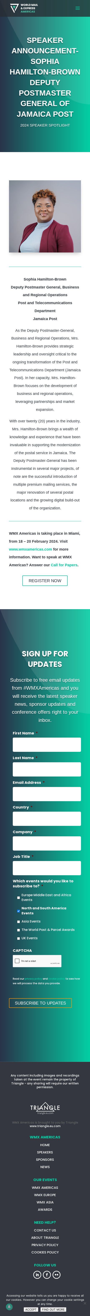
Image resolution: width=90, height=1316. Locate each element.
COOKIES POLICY (45, 1252)
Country (23, 807)
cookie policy (56, 978)
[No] (85, 1303)
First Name (25, 733)
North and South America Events (44, 911)
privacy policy (33, 978)
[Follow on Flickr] (56, 1275)
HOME (45, 1145)
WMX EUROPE (45, 1195)
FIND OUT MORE (53, 1309)
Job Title (23, 856)
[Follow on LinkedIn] (37, 1275)
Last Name (25, 757)
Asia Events (31, 921)
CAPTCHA (22, 950)
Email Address (29, 782)
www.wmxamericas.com (30, 549)
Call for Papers (64, 565)
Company (24, 831)
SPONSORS (45, 1159)
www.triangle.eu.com (45, 1126)
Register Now (45, 580)
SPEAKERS (45, 1152)
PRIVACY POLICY (45, 1245)
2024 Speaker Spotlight (45, 125)
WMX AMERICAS (45, 1187)
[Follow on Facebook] (47, 1275)
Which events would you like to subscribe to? (43, 883)
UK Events (30, 938)
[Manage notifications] (9, 1306)
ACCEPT (31, 1309)
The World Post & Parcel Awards (48, 929)
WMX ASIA (45, 1202)
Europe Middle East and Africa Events (46, 897)
